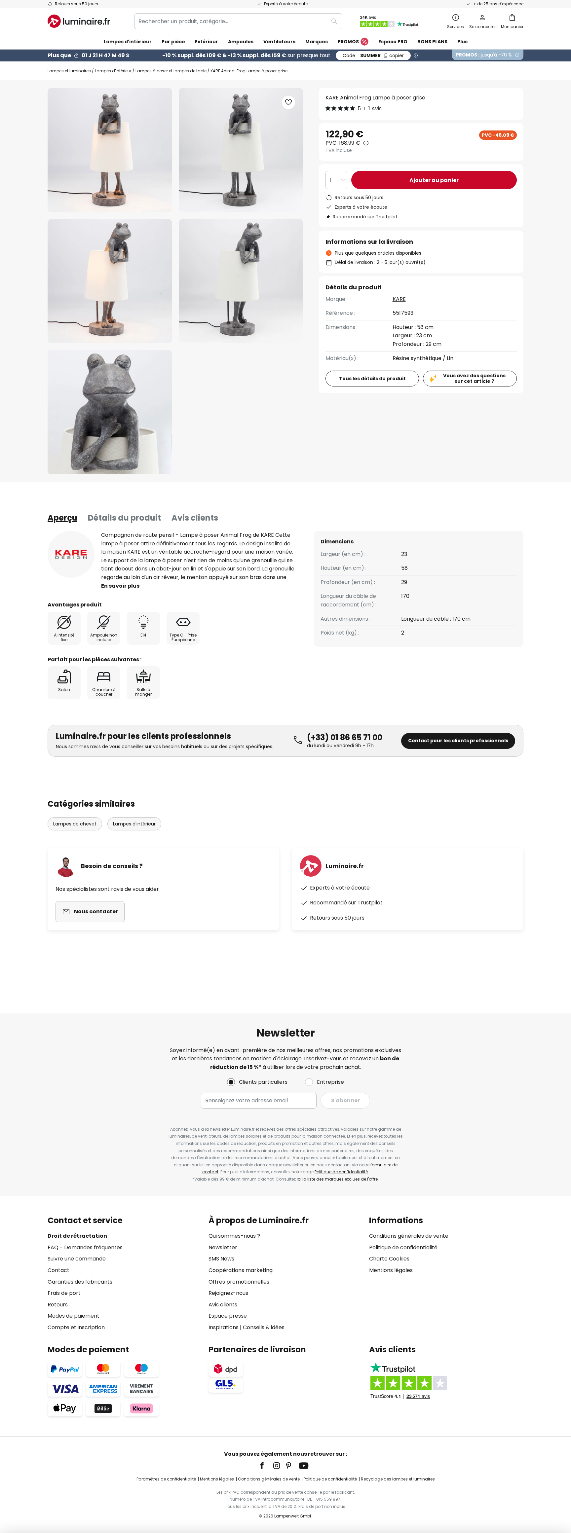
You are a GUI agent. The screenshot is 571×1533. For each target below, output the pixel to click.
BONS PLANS (432, 41)
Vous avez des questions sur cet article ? (474, 378)
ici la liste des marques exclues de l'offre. (338, 1179)
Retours (58, 1304)
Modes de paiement (73, 1316)
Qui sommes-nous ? (234, 1236)
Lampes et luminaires (69, 71)
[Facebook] (266, 1465)
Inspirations (224, 1327)
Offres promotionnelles (239, 1282)
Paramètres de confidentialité (166, 1479)
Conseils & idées (264, 1327)
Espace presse (228, 1316)
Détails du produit (124, 517)
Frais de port (64, 1293)
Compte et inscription (76, 1327)
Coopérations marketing (241, 1270)
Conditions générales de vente (408, 1236)
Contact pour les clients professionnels (458, 740)
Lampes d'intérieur (113, 71)
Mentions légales (391, 1270)
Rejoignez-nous (228, 1293)
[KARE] (71, 554)
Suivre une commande (77, 1258)
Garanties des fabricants (80, 1282)
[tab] (62, 518)
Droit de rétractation (77, 1236)
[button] (110, 281)
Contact (58, 1270)
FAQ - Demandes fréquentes (85, 1247)
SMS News (221, 1258)
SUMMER (373, 55)
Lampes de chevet (74, 824)
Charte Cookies (389, 1258)
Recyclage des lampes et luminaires (398, 1479)
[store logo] (79, 21)
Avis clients (194, 517)
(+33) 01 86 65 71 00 (344, 737)
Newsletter (223, 1247)
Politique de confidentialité (341, 1172)
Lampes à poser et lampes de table (171, 71)
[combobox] (238, 21)
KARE (399, 299)
